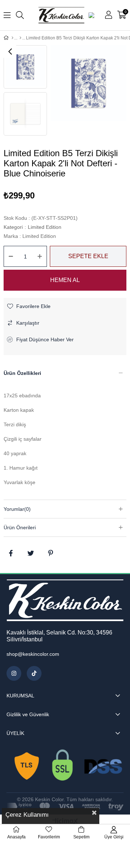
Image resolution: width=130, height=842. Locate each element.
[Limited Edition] (20, 38)
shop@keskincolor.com (32, 654)
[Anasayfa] (12, 38)
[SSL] (65, 766)
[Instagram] (13, 673)
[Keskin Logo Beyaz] (65, 600)
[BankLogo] (65, 807)
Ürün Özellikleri (22, 373)
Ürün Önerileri (20, 527)
